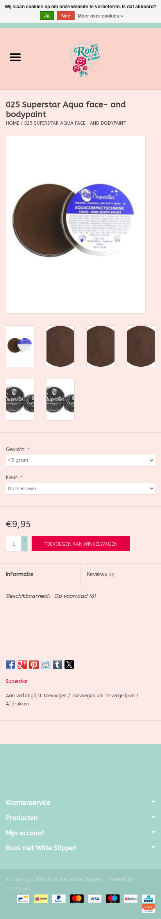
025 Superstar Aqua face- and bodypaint (75, 123)
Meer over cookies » (100, 16)
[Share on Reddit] (45, 664)
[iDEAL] (40, 898)
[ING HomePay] (147, 908)
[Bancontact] (22, 898)
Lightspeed (18, 888)
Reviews (100, 574)
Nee (65, 16)
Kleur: (14, 477)
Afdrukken (17, 704)
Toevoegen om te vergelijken (104, 695)
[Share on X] (69, 664)
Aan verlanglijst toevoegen (37, 695)
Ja (47, 16)
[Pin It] (34, 664)
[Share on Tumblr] (57, 664)
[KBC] (147, 898)
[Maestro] (112, 898)
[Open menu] (15, 57)
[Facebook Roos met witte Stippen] (73, 768)
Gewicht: (17, 449)
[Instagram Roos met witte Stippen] (87, 768)
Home (12, 123)
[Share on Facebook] (10, 664)
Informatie (20, 574)
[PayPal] (58, 898)
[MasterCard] (76, 898)
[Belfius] (130, 898)
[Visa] (94, 898)
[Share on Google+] (22, 664)
